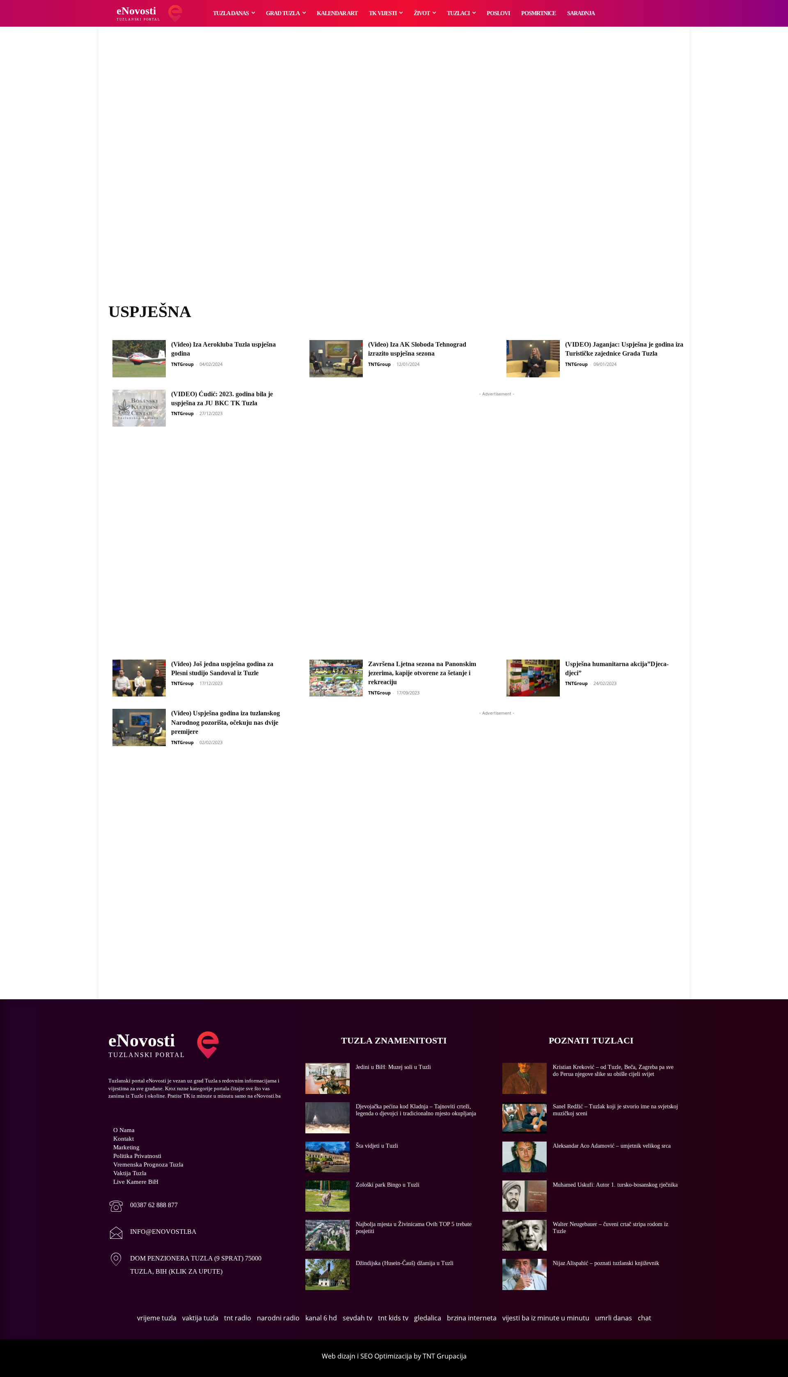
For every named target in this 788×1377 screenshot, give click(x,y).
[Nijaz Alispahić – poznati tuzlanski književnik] (524, 1274)
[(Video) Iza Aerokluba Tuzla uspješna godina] (139, 358)
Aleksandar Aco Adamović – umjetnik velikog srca (612, 1146)
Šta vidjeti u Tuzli (377, 1146)
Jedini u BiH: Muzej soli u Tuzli (393, 1067)
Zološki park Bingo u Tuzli (387, 1185)
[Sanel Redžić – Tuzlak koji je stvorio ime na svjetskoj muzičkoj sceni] (524, 1117)
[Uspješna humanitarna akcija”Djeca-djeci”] (533, 678)
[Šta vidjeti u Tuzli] (327, 1157)
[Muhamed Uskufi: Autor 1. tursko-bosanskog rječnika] (524, 1196)
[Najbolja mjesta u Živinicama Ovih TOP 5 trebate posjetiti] (327, 1235)
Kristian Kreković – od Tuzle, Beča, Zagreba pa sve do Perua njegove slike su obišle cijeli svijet (613, 1070)
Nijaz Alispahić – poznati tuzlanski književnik (606, 1263)
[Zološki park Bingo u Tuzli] (327, 1196)
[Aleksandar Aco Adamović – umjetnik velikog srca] (524, 1157)
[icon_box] (143, 1207)
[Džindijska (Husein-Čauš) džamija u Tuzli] (327, 1274)
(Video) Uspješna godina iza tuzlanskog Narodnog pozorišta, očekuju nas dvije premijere (225, 722)
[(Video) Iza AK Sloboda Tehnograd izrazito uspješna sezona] (336, 358)
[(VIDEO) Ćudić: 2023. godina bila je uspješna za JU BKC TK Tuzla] (139, 408)
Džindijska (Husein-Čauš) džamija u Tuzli (405, 1263)
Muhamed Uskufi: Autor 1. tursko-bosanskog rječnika (615, 1185)
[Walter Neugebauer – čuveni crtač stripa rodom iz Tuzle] (524, 1235)
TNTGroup (182, 364)
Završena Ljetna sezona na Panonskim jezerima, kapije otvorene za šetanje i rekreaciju (422, 673)
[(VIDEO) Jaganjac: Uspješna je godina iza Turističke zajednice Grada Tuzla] (533, 358)
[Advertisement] (394, 174)
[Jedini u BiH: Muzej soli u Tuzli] (327, 1078)
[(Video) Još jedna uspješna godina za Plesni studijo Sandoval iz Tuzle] (139, 678)
